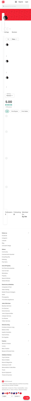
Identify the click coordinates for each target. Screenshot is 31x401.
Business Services (6, 306)
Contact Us (10, 388)
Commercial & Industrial (8, 254)
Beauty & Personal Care (8, 351)
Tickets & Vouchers (7, 375)
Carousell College (6, 245)
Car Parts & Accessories (8, 268)
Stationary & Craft (6, 365)
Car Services (5, 308)
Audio (3, 294)
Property (4, 275)
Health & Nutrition (6, 332)
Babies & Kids (5, 329)
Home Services (6, 311)
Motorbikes (5, 273)
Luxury (3, 346)
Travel (3, 370)
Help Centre (4, 388)
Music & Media (5, 360)
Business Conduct (23, 389)
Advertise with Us (6, 389)
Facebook (4, 235)
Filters (13, 39)
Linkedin (4, 240)
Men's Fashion (5, 348)
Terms (12, 389)
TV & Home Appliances (8, 299)
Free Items (4, 262)
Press (15, 388)
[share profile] (7, 28)
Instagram (4, 238)
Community (5, 252)
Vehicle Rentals (6, 280)
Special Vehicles (6, 278)
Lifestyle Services (6, 316)
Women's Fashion (6, 343)
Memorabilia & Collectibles (8, 367)
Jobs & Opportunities (7, 313)
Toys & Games (5, 357)
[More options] (10, 29)
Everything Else (6, 257)
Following (4, 259)
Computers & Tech (7, 287)
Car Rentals (5, 318)
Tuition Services (6, 321)
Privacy (16, 389)
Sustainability (21, 388)
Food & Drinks (5, 334)
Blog (3, 243)
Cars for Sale (5, 270)
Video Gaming (5, 289)
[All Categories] (16, 2)
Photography (5, 297)
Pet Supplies (5, 337)
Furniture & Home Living (8, 327)
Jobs (26, 388)
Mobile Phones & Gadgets (8, 292)
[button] (3, 24)
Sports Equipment (6, 372)
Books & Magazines (7, 362)
